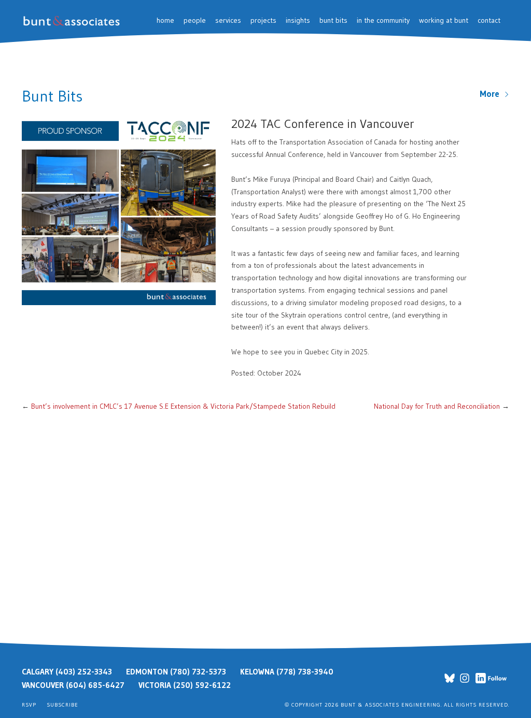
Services (228, 20)
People (195, 20)
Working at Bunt (443, 20)
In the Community (383, 20)
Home (165, 20)
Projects (263, 20)
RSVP (29, 704)
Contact (489, 20)
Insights (298, 20)
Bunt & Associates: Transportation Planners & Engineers (73, 21)
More (492, 94)
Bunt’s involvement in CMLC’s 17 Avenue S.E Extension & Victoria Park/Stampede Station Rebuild (183, 406)
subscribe (62, 704)
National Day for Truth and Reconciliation (437, 406)
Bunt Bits (333, 20)
